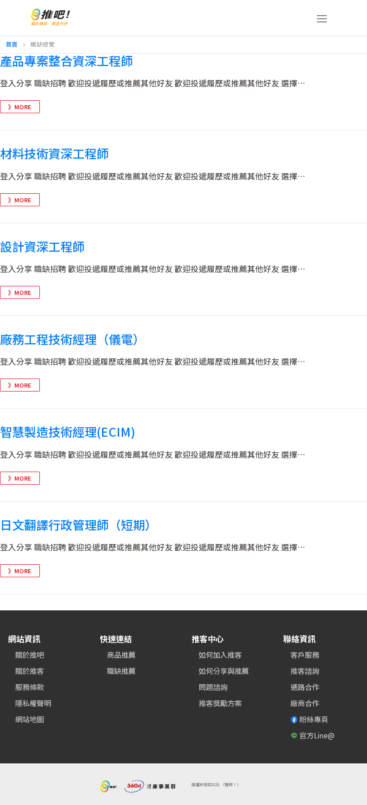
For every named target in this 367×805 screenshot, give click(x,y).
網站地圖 (29, 719)
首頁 (12, 44)
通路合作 (304, 686)
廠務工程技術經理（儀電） (72, 339)
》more (20, 106)
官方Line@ (316, 735)
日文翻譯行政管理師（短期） (78, 525)
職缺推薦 (121, 670)
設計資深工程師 (42, 246)
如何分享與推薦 (224, 670)
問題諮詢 (213, 686)
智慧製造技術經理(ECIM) (67, 432)
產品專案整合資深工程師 (66, 61)
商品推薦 (121, 654)
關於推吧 (29, 654)
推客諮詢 (304, 670)
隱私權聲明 (33, 703)
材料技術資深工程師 (54, 153)
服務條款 (29, 686)
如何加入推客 (220, 654)
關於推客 (29, 670)
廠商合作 (304, 703)
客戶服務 (304, 654)
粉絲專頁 (313, 719)
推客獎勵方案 (220, 703)
